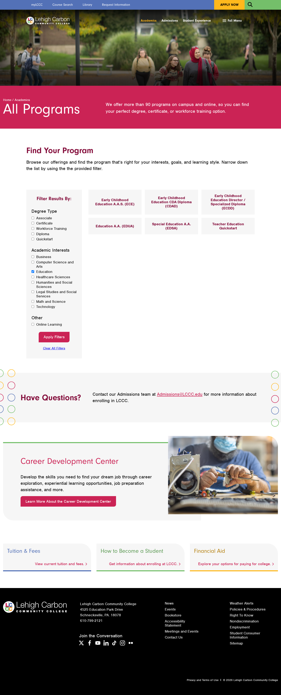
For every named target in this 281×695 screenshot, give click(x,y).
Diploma (42, 234)
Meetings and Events (182, 631)
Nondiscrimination (244, 621)
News (169, 603)
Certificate (44, 223)
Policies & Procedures (248, 609)
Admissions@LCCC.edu (179, 394)
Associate (44, 218)
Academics (149, 20)
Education (44, 272)
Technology (45, 307)
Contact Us (174, 637)
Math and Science (51, 301)
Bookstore (173, 615)
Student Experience (197, 20)
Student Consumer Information (245, 635)
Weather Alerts (241, 603)
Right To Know (241, 615)
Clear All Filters (54, 348)
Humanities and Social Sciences (54, 284)
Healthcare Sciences (53, 277)
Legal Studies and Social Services (56, 294)
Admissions (169, 20)
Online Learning (49, 324)
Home (7, 100)
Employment (240, 627)
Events (170, 609)
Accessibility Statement (175, 623)
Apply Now (229, 5)
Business (43, 257)
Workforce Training (51, 229)
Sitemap (236, 643)
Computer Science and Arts (55, 264)
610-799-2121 (91, 620)
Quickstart (44, 239)
